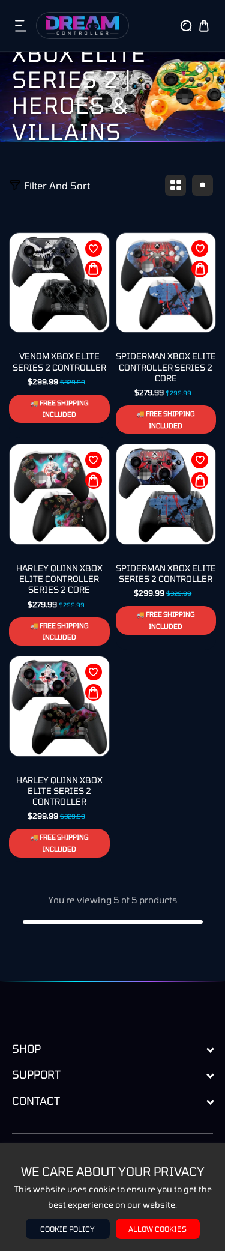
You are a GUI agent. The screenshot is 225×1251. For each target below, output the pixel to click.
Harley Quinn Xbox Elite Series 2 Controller (59, 791)
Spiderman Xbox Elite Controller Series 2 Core (166, 367)
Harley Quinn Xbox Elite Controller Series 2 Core (59, 579)
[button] (21, 26)
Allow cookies (157, 1229)
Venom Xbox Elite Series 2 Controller (59, 361)
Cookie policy (67, 1229)
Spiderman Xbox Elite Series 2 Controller (166, 573)
